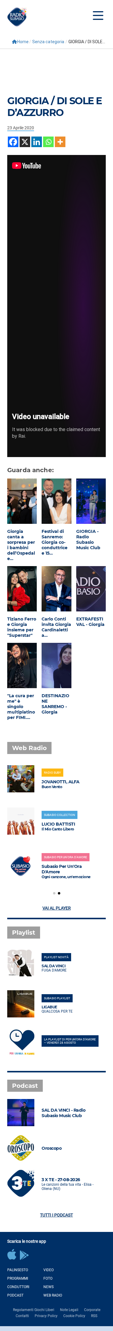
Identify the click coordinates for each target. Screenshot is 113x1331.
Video (48, 1270)
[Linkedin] (36, 142)
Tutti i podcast (56, 1215)
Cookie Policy (74, 1316)
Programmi (17, 1278)
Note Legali (69, 1310)
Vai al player (56, 908)
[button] (54, 893)
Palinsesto (17, 1270)
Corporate (92, 1310)
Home (23, 41)
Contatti (22, 1316)
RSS (94, 1316)
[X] (25, 142)
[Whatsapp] (48, 142)
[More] (60, 142)
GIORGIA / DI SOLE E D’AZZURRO (54, 106)
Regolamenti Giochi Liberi (33, 1310)
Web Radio (52, 1295)
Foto (47, 1278)
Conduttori (18, 1287)
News (48, 1287)
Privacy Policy (46, 1316)
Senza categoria (48, 41)
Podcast (15, 1295)
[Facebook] (13, 142)
